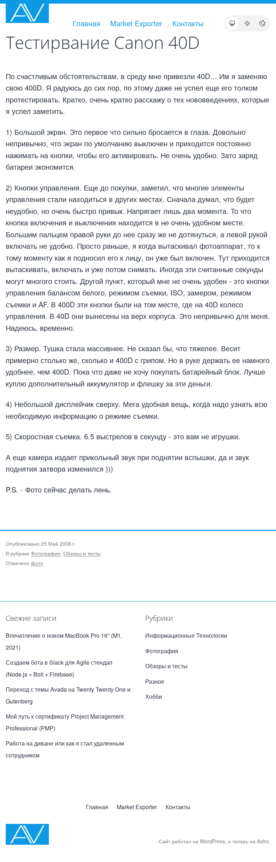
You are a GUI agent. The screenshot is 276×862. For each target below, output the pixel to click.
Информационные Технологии (186, 635)
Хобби (153, 696)
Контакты (187, 23)
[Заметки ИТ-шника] (27, 13)
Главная (86, 23)
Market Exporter (136, 23)
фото (37, 563)
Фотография (45, 553)
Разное (154, 681)
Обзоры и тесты (82, 553)
